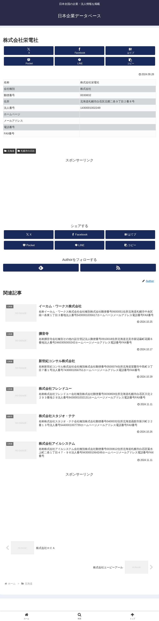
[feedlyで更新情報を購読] (41, 268)
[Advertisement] (79, 191)
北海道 (10, 151)
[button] (130, 61)
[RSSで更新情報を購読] (118, 268)
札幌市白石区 (28, 151)
